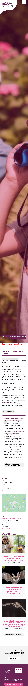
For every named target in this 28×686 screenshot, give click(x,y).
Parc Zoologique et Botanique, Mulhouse (11, 518)
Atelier (3, 490)
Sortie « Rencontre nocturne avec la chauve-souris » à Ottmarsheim (13, 590)
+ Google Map (17, 522)
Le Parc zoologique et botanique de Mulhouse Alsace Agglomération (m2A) (13, 420)
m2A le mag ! (19, 655)
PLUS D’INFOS (7, 412)
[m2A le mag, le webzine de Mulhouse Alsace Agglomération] (18, 672)
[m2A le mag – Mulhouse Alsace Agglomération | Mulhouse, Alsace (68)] (10, 4)
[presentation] (13, 544)
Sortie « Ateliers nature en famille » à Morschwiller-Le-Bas (13, 558)
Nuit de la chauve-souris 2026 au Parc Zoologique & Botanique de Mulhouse (14, 623)
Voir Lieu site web (6, 528)
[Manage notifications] (25, 683)
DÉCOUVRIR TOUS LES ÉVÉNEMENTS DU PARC (12, 464)
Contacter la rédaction (13, 684)
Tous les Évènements (13, 635)
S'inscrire (13, 658)
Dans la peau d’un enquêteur (10, 359)
